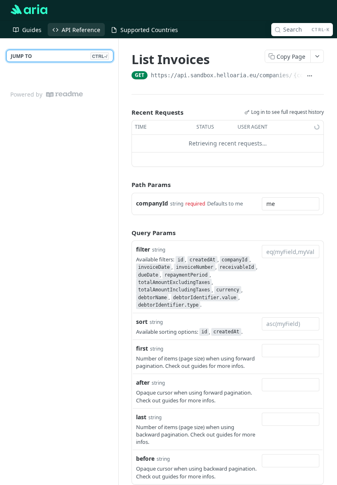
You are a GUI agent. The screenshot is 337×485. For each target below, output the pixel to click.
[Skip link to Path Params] (125, 184)
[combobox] (290, 203)
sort (142, 322)
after (143, 382)
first (142, 348)
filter (143, 249)
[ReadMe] (64, 94)
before (145, 458)
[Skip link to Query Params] (125, 232)
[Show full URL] (309, 76)
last (141, 417)
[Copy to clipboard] (320, 76)
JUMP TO (59, 56)
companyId (152, 203)
